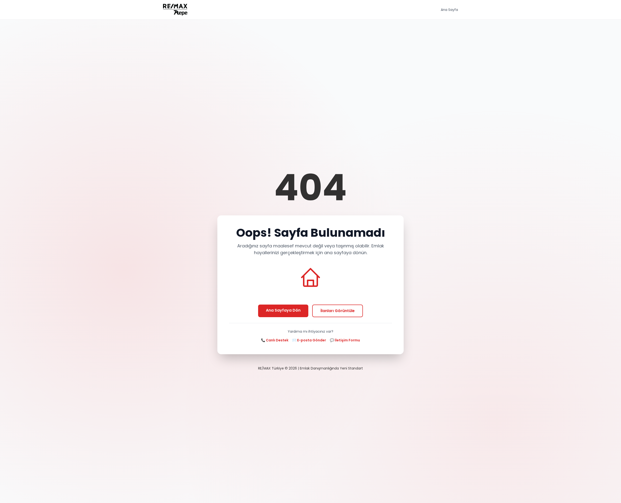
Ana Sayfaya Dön (283, 310)
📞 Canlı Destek (274, 340)
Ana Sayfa (449, 9)
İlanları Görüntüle (337, 311)
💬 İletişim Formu (345, 340)
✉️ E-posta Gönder (309, 340)
